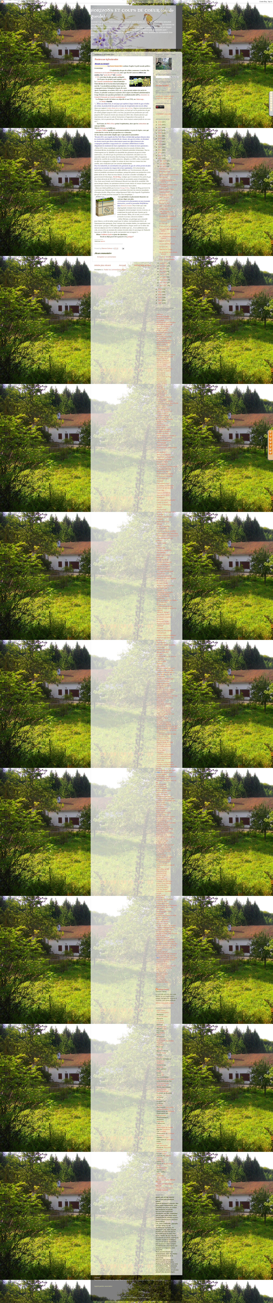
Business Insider (126, 205)
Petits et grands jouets (163, 911)
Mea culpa (160, 702)
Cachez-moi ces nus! (164, 744)
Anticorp (159, 1157)
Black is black (161, 344)
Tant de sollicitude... (163, 361)
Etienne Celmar (163, 989)
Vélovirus (160, 314)
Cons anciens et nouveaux (165, 798)
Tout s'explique (162, 383)
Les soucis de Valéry (164, 738)
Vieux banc (160, 806)
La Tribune (160, 1022)
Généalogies (160, 909)
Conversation (164, 1012)
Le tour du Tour (161, 901)
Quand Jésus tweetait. (164, 883)
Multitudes (160, 1063)
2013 (160, 158)
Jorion (164, 1029)
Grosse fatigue (162, 774)
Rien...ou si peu (161, 804)
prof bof (161, 1135)
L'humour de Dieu (162, 962)
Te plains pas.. (161, 700)
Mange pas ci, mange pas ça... (166, 776)
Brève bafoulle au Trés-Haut (165, 770)
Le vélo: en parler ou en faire (166, 925)
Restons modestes (163, 316)
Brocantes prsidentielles (164, 670)
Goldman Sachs (106, 234)
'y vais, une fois (169, 939)
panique (130, 237)
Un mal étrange (161, 821)
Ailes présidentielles (163, 342)
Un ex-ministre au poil (163, 849)
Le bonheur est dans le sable (166, 734)
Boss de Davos (161, 786)
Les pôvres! (161, 688)
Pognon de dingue (162, 433)
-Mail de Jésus (161, 935)
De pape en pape (162, 328)
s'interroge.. (139, 99)
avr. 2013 (163, 277)
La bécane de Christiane (165, 754)
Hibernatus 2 (161, 732)
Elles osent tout (161, 871)
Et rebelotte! (161, 498)
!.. (160, 654)
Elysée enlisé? (161, 407)
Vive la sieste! (161, 895)
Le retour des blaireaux (167, 257)
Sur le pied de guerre (164, 318)
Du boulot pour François (164, 899)
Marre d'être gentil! (162, 869)
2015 (160, 153)
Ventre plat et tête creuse (164, 907)
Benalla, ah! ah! (162, 391)
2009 (160, 297)
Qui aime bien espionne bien (169, 174)
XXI (162, 1075)
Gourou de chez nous (163, 790)
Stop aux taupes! (162, 889)
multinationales (161, 1115)
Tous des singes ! (162, 863)
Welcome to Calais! (165, 249)
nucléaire (171, 1111)
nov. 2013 (163, 163)
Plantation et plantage (164, 459)
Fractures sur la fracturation (106, 59)
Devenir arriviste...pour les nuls (166, 933)
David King (117, 177)
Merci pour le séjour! (164, 722)
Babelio (159, 1143)
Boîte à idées (161, 1010)
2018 (160, 144)
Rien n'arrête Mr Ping (164, 377)
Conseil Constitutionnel (105, 81)
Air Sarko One (161, 972)
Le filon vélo (163, 209)
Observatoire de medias (164, 1127)
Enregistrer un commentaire (106, 257)
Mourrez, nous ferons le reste (166, 915)
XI (162, 1073)
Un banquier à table (166, 195)
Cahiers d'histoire (162, 1109)
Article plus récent (102, 265)
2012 (160, 289)
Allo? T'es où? (164, 197)
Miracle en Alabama (164, 455)
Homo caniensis (161, 964)
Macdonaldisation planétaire (165, 354)
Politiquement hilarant (163, 859)
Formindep (160, 1176)
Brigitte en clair (161, 421)
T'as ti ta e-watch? (162, 887)
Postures (160, 720)
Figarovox (160, 1160)
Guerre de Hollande (163, 937)
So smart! (160, 619)
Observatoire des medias (165, 1041)
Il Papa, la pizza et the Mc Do (166, 608)
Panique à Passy (162, 718)
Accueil (122, 265)
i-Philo (159, 1174)
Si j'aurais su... (161, 375)
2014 (160, 155)
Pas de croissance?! (163, 363)
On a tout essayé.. (162, 923)
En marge (160, 514)
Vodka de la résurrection (165, 762)
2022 (160, 133)
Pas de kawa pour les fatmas (166, 730)
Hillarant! (160, 610)
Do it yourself (160, 810)
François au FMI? (162, 841)
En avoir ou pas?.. (163, 529)
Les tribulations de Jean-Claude (167, 403)
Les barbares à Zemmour (165, 833)
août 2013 (163, 266)
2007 (160, 303)
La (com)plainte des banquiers (166, 953)
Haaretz (159, 1105)
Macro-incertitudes (163, 346)
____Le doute (104, 101)
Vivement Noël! (164, 192)
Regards (159, 1043)
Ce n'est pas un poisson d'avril (167, 466)
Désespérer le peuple (163, 812)
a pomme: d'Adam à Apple (168, 958)
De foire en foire (161, 885)
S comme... (160, 748)
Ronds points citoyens (164, 397)
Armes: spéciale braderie (164, 829)
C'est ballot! (161, 676)
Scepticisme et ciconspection (166, 823)
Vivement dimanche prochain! (166, 220)
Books (159, 1035)
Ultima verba (160, 802)
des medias (170, 1107)
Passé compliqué (162, 413)
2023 (160, 130)
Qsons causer (161, 1178)
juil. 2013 (163, 269)
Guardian (163, 1131)
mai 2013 (163, 274)
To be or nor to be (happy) (165, 690)
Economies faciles (163, 621)
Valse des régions (162, 825)
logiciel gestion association (103, 1286)
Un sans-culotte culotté (164, 369)
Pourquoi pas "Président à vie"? (168, 536)
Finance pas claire (165, 169)
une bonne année (166, 772)
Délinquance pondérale (164, 324)
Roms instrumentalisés (167, 259)
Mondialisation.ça (162, 1091)
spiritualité (169, 1139)
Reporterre (160, 1045)
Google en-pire (161, 843)
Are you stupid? (162, 85)
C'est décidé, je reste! (163, 851)
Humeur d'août (161, 784)
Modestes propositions (164, 340)
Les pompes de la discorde (165, 837)
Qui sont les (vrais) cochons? (166, 966)
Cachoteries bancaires (163, 796)
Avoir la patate (161, 855)
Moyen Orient (168, 1163)
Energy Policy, (125, 188)
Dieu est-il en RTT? (163, 495)
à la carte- (165, 1137)
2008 (160, 300)
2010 (160, 294)
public (164, 1170)
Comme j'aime (161, 365)
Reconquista (161, 373)
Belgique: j (160, 939)
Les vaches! (160, 853)
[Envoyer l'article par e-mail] (122, 248)
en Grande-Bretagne (109, 72)
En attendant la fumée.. (164, 931)
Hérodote (159, 1067)
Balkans (168, 1155)
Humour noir (160, 978)
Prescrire (160, 1149)
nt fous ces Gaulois (166, 419)
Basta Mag (160, 1121)
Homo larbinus (161, 980)
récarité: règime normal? (165, 845)
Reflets (159, 1071)
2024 (160, 127)
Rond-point (160, 913)
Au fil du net (163, 177)
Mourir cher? (161, 706)
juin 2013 (163, 271)
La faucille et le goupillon (164, 857)
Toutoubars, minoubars (164, 891)
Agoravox (103, 241)
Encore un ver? (164, 203)
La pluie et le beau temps (164, 929)
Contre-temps (161, 1085)
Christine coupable (163, 596)
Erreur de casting (162, 736)
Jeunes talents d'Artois (167, 244)
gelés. (125, 79)
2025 (160, 125)
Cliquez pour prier (162, 348)
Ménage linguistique (163, 827)
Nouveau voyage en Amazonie (166, 905)
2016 (160, 150)
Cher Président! (161, 788)
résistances (98, 72)
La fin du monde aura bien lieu (166, 943)
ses (123, 90)
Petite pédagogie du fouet (165, 714)
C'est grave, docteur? (164, 704)
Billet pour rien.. (161, 970)
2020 (160, 139)
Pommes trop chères (164, 694)
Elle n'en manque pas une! (166, 668)
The (158, 1012)
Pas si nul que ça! (163, 417)
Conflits (158, 1165)
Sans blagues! (161, 642)
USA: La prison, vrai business (166, 212)
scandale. (119, 75)
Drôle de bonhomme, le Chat (166, 945)
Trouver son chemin (163, 566)
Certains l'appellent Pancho (166, 927)
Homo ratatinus (162, 350)
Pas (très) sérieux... (162, 921)
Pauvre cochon (162, 445)
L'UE (97, 77)
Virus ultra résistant (163, 326)
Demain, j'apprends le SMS (165, 960)
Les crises (160, 1020)
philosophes (164, 1145)
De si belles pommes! (164, 746)
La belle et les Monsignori (165, 764)
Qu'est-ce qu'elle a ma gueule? (167, 726)
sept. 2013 (163, 263)
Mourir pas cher (164, 233)
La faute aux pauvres (163, 847)
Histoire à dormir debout (165, 698)
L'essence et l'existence (165, 401)
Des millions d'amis (163, 778)
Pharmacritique (161, 1151)
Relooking (160, 752)
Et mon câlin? (161, 750)
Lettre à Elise (160, 814)
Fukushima (166, 1129)
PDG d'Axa (111, 123)
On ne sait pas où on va (165, 332)
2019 (160, 141)
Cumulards (160, 659)
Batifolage (160, 387)
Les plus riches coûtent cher (165, 800)
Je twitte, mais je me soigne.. (166, 941)
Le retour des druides (164, 712)
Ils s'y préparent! (161, 808)
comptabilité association (164, 114)
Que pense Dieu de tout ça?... (166, 955)
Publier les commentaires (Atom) (115, 269)
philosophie (167, 1147)
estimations (142, 123)
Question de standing (164, 724)
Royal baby (160, 897)
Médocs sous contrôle (166, 189)
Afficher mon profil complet (165, 1003)
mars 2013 (163, 280)
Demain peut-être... (163, 740)
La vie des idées (162, 1016)
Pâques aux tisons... (163, 919)
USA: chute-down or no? (167, 206)
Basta (158, 1099)
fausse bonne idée (116, 66)
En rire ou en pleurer (163, 861)
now (166, 1168)
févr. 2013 (163, 282)
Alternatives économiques (165, 1079)
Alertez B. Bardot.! (163, 612)
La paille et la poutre (163, 431)
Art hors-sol (160, 716)
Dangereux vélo (161, 792)
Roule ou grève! (161, 330)
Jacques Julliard (101, 130)
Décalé (158, 893)
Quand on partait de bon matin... (168, 728)
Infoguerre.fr (160, 1039)
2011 (160, 292)
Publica (162, 1032)
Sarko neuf (160, 760)
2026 (160, 122)
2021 (160, 136)
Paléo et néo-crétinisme (165, 692)
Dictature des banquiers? (167, 216)
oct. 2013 (163, 166)
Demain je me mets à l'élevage (167, 696)
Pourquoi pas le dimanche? (165, 817)
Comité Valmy (161, 1053)
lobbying (103, 128)
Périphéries (160, 1061)
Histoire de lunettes (162, 903)
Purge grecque (161, 839)
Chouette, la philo (162, 831)
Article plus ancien (142, 265)
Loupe (270, 457)
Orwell (164, 1153)
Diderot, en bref (164, 241)
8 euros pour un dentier (164, 819)
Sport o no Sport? (162, 794)
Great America (161, 1089)
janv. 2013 (163, 285)
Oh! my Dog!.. (161, 976)
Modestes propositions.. (164, 968)
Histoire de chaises (163, 594)
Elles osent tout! (164, 171)
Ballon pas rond (161, 835)
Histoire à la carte (162, 1083)
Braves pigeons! (162, 952)
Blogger (148, 1297)
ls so (158, 419)
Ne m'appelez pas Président (166, 322)
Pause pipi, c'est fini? (164, 710)
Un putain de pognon (164, 429)
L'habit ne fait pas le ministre (166, 656)
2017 (160, 147)
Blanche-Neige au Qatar (165, 742)
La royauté (160, 320)
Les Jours (160, 1057)
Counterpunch (161, 1027)
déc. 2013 (163, 161)
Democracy (160, 1168)
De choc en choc (162, 917)
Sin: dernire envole (164, 674)
